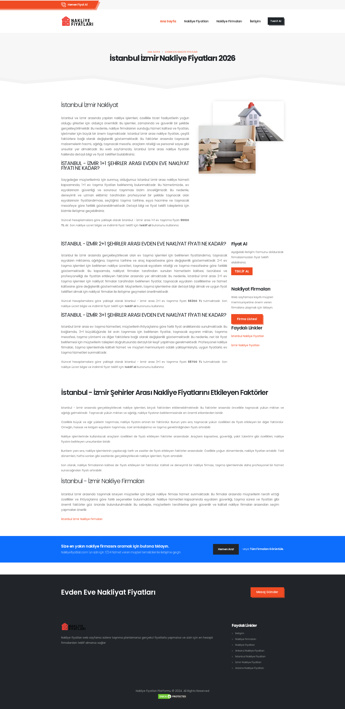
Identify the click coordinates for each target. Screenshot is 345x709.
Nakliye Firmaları (229, 21)
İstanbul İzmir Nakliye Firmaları (81, 519)
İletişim (255, 21)
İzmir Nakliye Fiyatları (245, 345)
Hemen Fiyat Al (77, 5)
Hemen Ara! (226, 549)
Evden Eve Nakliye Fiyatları (181, 51)
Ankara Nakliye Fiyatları (249, 650)
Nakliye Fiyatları (196, 21)
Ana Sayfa (168, 21)
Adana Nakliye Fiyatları (249, 668)
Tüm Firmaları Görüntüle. (267, 549)
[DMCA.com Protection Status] (172, 696)
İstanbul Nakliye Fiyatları (247, 336)
